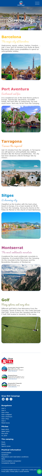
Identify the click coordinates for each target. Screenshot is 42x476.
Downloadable (6, 452)
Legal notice (24, 469)
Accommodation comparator (11, 461)
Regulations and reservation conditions (14, 457)
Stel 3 (3, 408)
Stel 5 (3, 421)
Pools (3, 442)
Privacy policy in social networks (19, 471)
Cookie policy (33, 469)
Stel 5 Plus (5, 419)
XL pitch (4, 435)
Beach (3, 444)
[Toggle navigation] (37, 3)
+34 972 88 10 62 (12, 379)
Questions (4, 455)
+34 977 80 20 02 (12, 371)
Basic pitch (5, 429)
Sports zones (5, 446)
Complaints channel (8, 463)
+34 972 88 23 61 (12, 386)
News (3, 459)
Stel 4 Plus (5, 412)
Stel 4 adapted (6, 414)
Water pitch (5, 431)
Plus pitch (4, 433)
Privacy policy (5, 471)
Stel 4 (3, 410)
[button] (4, 67)
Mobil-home (5, 423)
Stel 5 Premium (6, 416)
